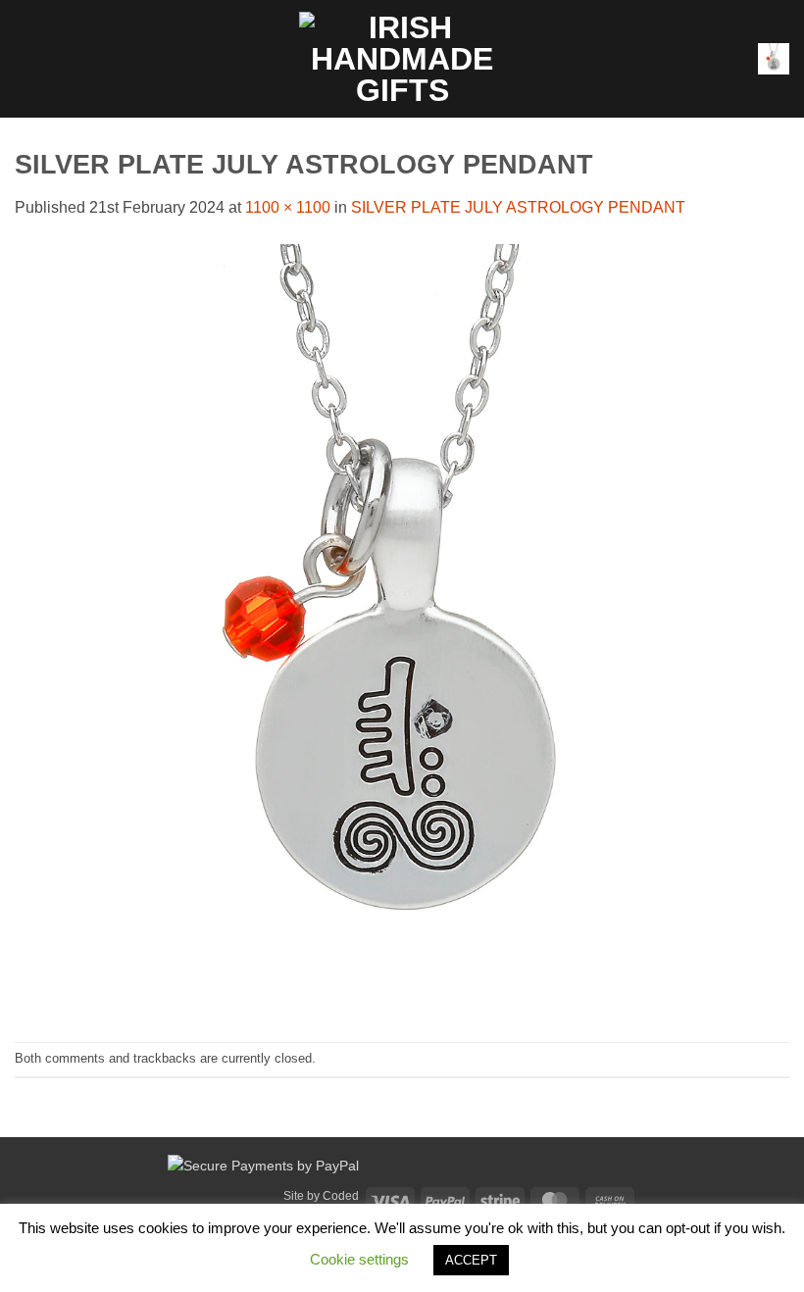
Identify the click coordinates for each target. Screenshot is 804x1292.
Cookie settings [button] (359, 1259)
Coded (341, 1196)
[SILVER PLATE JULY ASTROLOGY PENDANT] (402, 629)
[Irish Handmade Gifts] (402, 59)
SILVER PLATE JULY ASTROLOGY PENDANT (518, 207)
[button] (26, 58)
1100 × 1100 (287, 207)
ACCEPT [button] (471, 1260)
